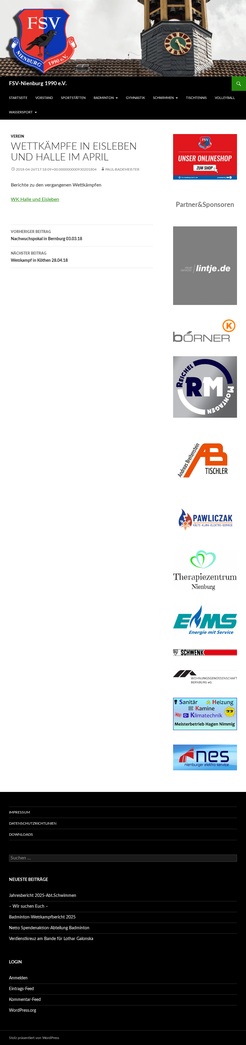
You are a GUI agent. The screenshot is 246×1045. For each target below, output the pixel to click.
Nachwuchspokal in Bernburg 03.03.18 (46, 235)
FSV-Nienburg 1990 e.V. (38, 83)
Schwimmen (163, 98)
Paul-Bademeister (122, 169)
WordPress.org (22, 1010)
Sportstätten (73, 98)
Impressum (19, 812)
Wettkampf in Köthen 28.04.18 (39, 257)
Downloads (21, 834)
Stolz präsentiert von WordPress (34, 1038)
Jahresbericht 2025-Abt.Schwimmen (42, 896)
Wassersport (21, 112)
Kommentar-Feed (25, 1000)
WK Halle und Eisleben (35, 199)
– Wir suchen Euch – (28, 906)
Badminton (104, 98)
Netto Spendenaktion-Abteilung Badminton (49, 928)
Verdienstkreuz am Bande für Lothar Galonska (51, 939)
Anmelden (18, 978)
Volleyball (225, 98)
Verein (17, 136)
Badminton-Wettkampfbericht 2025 (42, 917)
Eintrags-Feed (21, 989)
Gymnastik (135, 98)
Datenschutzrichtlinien (32, 823)
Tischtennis (196, 98)
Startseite (18, 98)
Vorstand (44, 98)
